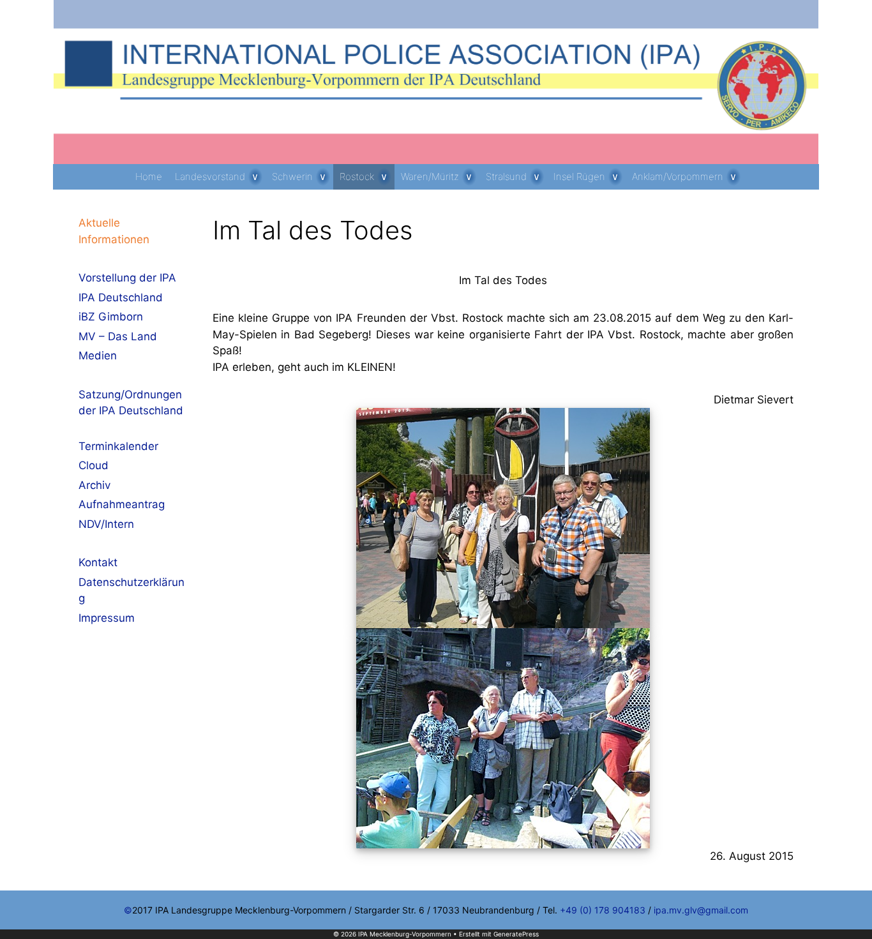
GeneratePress (516, 934)
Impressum (107, 618)
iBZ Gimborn (111, 316)
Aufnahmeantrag (122, 504)
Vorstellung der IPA (127, 277)
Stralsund (506, 176)
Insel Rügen (579, 176)
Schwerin (292, 176)
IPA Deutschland (121, 297)
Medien (98, 355)
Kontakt (98, 562)
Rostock (357, 176)
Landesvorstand (210, 176)
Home (148, 176)
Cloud (94, 465)
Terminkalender (118, 446)
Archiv (94, 485)
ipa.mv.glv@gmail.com (701, 910)
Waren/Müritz (430, 176)
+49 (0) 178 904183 (602, 910)
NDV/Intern (106, 524)
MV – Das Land (118, 336)
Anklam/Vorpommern (677, 176)
